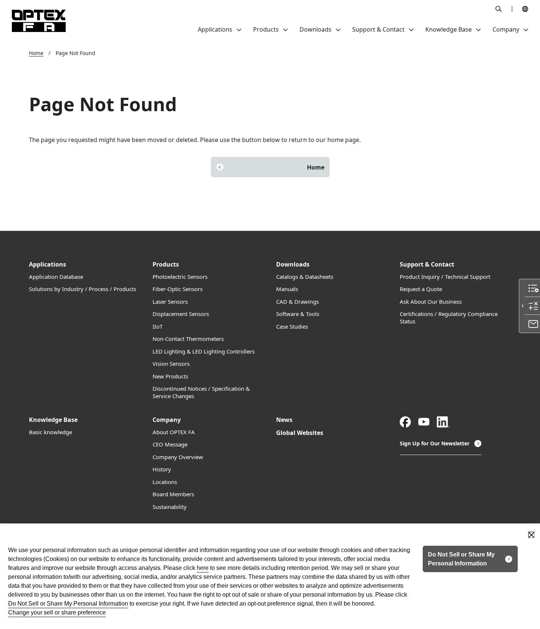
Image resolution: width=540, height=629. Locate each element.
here (203, 568)
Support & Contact (427, 264)
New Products (170, 376)
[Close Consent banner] (531, 535)
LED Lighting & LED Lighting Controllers (204, 351)
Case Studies (292, 326)
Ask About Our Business (431, 301)
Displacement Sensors (181, 313)
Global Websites (299, 433)
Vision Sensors (171, 363)
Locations (165, 482)
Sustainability (170, 506)
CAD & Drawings (297, 301)
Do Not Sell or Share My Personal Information (68, 603)
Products (166, 264)
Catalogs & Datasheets (304, 276)
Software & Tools (297, 313)
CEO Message (170, 444)
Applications (47, 264)
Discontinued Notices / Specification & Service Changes (201, 392)
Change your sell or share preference (57, 612)
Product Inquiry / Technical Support (445, 276)
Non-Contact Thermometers (188, 338)
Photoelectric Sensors (180, 276)
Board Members (173, 494)
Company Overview (178, 457)
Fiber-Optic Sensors (178, 289)
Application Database (56, 276)
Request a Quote (421, 289)
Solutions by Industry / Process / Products (82, 289)
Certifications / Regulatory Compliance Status (449, 317)
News (284, 420)
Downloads (293, 264)
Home (36, 53)
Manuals (287, 289)
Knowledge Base (53, 420)
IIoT (158, 326)
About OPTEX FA (174, 432)
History (162, 469)
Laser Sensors (170, 301)
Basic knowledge (50, 432)
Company (167, 420)
